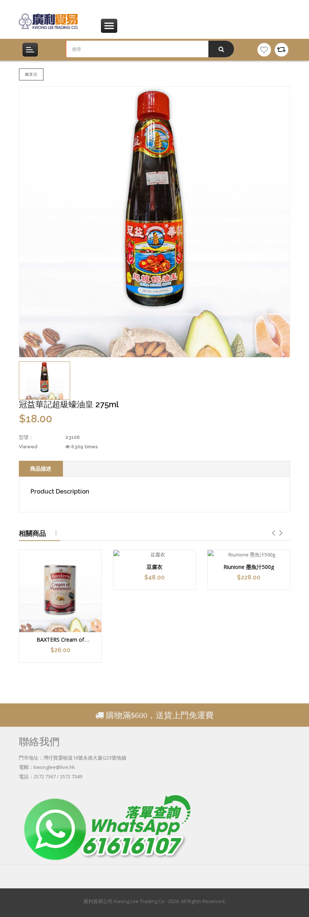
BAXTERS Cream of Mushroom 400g (60, 643)
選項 (33, 74)
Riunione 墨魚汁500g (248, 566)
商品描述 (40, 468)
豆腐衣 (154, 566)
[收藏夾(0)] (264, 50)
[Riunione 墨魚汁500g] (249, 554)
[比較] (281, 50)
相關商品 (32, 533)
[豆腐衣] (154, 554)
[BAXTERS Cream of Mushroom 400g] (60, 591)
